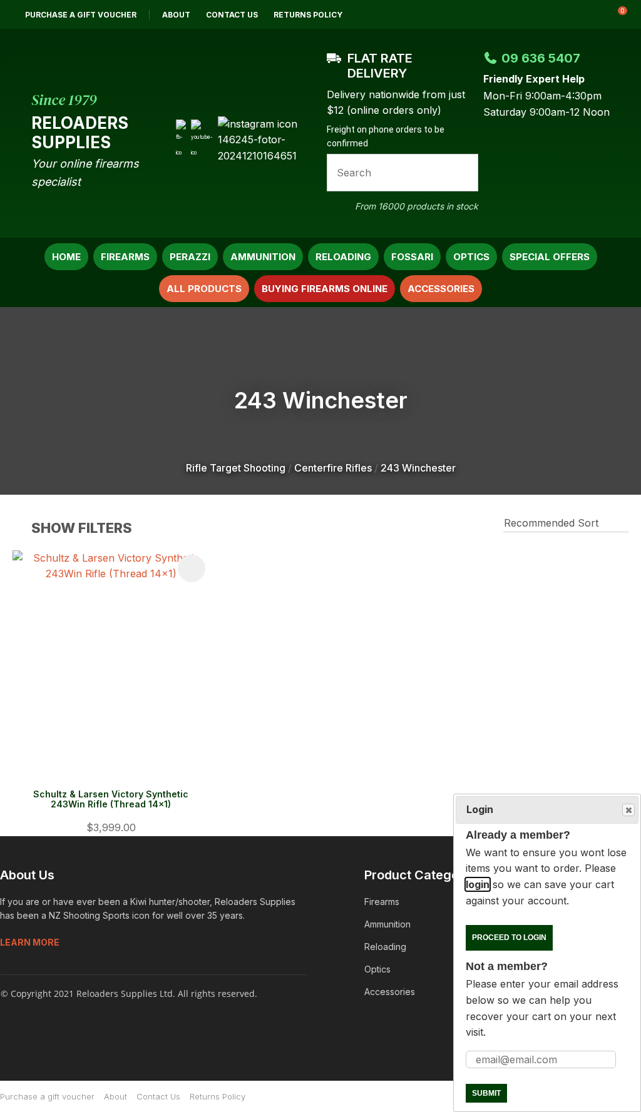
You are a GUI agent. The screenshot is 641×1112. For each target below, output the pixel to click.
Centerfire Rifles (333, 468)
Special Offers (550, 257)
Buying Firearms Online (324, 289)
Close (628, 810)
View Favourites (584, 14)
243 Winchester (418, 468)
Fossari (412, 257)
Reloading (343, 257)
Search (463, 172)
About (176, 14)
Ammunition (262, 257)
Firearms (125, 257)
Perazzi (190, 257)
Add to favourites (191, 568)
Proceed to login (509, 937)
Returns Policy (308, 14)
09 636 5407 (540, 58)
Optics (471, 257)
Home (66, 257)
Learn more (29, 942)
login (478, 884)
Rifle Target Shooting (235, 468)
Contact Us (232, 14)
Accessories (441, 289)
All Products (204, 289)
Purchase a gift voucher (80, 14)
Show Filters (81, 528)
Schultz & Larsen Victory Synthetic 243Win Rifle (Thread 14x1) (110, 799)
